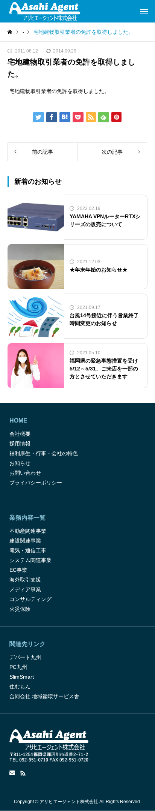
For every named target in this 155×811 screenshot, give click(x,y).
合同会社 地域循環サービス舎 (44, 696)
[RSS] (23, 773)
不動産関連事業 (27, 531)
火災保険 (19, 609)
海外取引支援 (25, 580)
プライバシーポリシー (35, 483)
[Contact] (12, 773)
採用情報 (19, 444)
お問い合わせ (25, 473)
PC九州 (18, 667)
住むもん (19, 687)
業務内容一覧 (27, 517)
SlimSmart (21, 677)
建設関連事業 (25, 541)
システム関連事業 (30, 560)
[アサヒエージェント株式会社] (45, 11)
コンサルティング (30, 599)
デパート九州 (25, 657)
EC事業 (18, 570)
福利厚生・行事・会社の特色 (43, 453)
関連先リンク (27, 644)
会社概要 (19, 434)
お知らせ (19, 463)
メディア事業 (25, 589)
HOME (18, 420)
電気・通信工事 (27, 550)
